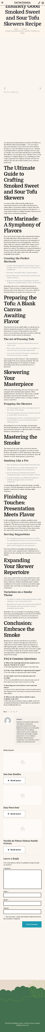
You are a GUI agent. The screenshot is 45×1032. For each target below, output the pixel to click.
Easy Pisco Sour (11, 808)
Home (16, 29)
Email (5, 900)
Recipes (24, 29)
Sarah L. (16, 92)
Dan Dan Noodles (12, 774)
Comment (7, 868)
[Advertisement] (22, 63)
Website (6, 908)
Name (5, 891)
